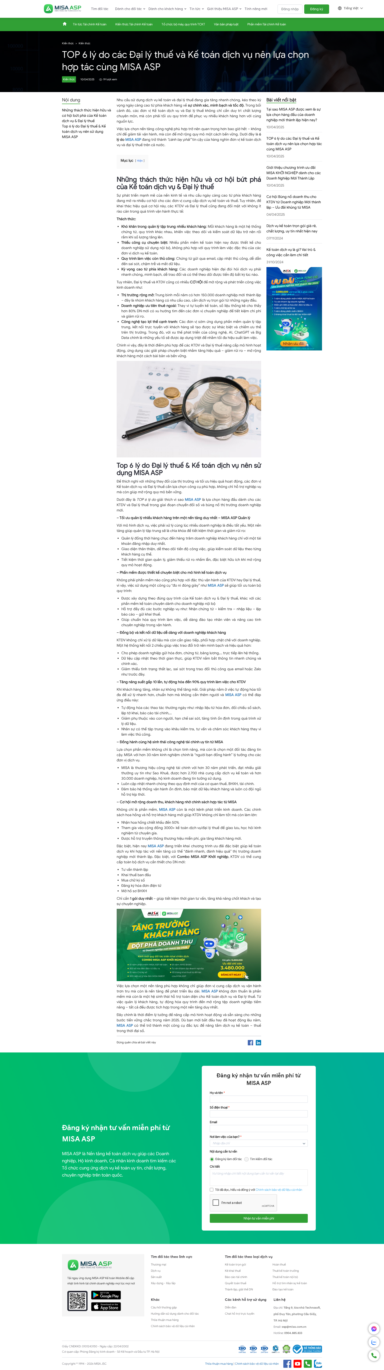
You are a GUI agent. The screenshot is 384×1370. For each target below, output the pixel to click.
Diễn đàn (230, 1307)
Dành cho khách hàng (165, 9)
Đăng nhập (290, 9)
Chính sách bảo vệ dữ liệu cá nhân (279, 1190)
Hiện (140, 161)
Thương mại (158, 1264)
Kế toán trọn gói (235, 1264)
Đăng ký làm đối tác (228, 1159)
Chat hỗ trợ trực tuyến (239, 1314)
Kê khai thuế (233, 1271)
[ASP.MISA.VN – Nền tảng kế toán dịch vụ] (62, 9)
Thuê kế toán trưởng (285, 1271)
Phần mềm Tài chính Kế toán (266, 24)
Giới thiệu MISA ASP (222, 9)
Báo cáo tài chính (236, 1277)
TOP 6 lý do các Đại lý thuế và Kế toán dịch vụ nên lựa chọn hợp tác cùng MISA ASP (294, 143)
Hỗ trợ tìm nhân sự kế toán (289, 1283)
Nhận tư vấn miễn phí (259, 1218)
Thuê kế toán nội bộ (285, 1277)
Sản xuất (156, 1277)
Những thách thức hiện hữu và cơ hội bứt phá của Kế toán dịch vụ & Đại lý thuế (86, 115)
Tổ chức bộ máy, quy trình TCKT (183, 24)
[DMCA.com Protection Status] (286, 1349)
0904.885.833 (293, 1333)
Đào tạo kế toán (282, 1289)
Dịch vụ (155, 1271)
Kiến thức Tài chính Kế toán (134, 24)
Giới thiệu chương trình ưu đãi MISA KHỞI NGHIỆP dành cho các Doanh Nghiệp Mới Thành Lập (293, 173)
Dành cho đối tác (128, 9)
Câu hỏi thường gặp (164, 1307)
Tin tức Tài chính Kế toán (89, 24)
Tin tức (195, 9)
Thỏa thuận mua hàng (165, 1320)
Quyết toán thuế (235, 1283)
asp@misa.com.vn (294, 1326)
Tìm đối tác (99, 9)
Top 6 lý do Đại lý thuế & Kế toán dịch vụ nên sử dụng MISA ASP (84, 131)
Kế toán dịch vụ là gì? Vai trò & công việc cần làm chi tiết (291, 252)
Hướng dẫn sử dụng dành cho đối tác (175, 1314)
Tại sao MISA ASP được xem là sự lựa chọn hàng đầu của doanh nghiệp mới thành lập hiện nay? (293, 114)
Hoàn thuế (279, 1264)
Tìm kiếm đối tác (261, 1159)
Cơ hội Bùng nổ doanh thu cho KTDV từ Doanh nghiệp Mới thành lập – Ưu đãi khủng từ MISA (293, 202)
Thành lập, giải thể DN (239, 1289)
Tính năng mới (256, 9)
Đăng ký (316, 9)
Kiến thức (68, 43)
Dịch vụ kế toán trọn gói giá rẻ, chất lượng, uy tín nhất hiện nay (291, 228)
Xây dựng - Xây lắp (163, 1283)
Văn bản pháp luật (226, 24)
